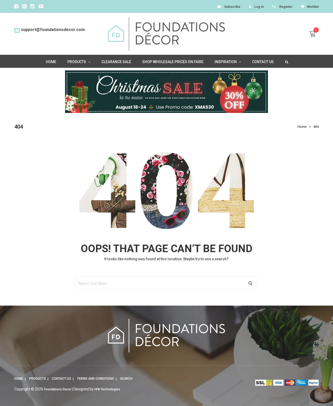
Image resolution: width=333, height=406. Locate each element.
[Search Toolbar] (286, 61)
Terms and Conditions (95, 378)
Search (126, 378)
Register (285, 7)
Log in (259, 7)
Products (37, 378)
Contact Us (61, 378)
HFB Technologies (107, 389)
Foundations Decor (57, 389)
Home (18, 378)
